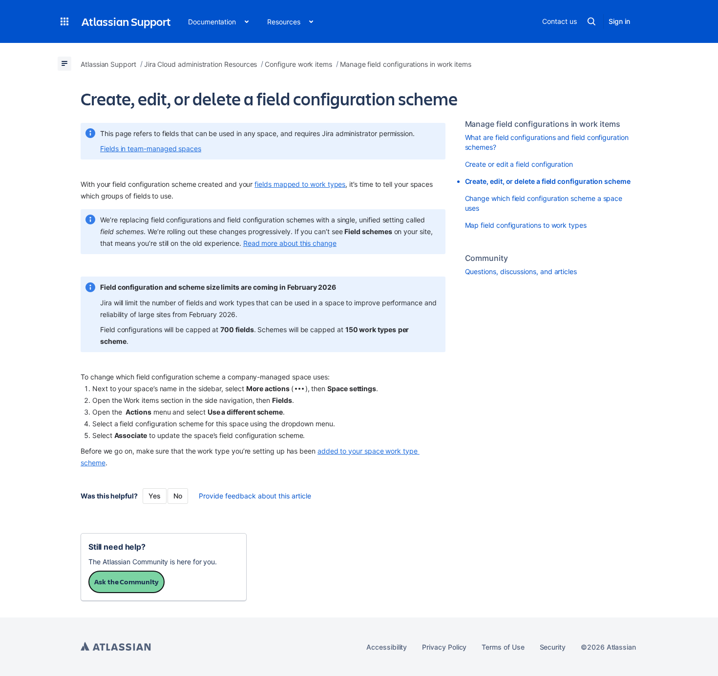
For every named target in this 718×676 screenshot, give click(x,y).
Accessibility (386, 647)
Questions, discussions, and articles (521, 271)
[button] (64, 21)
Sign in (619, 21)
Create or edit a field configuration (519, 164)
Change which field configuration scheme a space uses (544, 203)
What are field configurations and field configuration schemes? (547, 142)
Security (553, 647)
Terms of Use (503, 647)
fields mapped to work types (299, 184)
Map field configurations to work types (526, 225)
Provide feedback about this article (255, 496)
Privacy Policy (444, 647)
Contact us (559, 21)
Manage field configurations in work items (542, 124)
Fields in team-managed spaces (150, 148)
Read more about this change (290, 243)
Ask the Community (126, 581)
